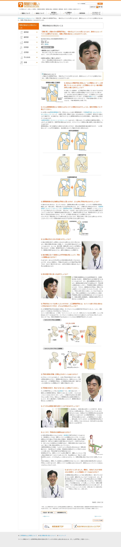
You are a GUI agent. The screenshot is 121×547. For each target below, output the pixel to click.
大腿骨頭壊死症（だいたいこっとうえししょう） (54, 120)
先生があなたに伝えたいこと (26, 18)
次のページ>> (98, 516)
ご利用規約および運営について (28, 535)
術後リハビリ (92, 96)
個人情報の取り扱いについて (48, 535)
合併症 (60, 391)
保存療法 (66, 435)
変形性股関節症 (54, 112)
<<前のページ (46, 516)
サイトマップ (62, 535)
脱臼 (70, 391)
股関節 (46, 44)
